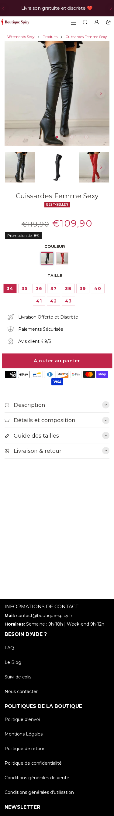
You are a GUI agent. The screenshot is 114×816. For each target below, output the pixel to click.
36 (39, 288)
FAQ (9, 647)
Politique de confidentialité (33, 763)
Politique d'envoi (22, 719)
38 (68, 288)
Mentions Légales (24, 734)
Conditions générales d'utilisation (39, 792)
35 (25, 288)
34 (10, 288)
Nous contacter (21, 691)
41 (39, 301)
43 (68, 301)
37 (53, 288)
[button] (3, 8)
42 (53, 301)
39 (83, 288)
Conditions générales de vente (37, 777)
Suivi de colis (18, 677)
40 (97, 288)
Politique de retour (24, 748)
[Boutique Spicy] (15, 22)
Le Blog (13, 662)
